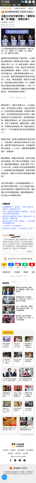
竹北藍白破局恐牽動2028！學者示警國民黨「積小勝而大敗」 (9, 380)
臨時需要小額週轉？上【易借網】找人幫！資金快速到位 (28, 345)
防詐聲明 (5, 450)
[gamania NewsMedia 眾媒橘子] (18, 468)
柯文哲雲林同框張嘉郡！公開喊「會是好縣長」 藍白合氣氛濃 (29, 360)
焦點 (14, 5)
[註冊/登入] (33, 1)
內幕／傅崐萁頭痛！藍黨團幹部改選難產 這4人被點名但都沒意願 (18, 394)
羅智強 (26, 272)
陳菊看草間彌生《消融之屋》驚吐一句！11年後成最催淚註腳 (9, 429)
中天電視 (17, 272)
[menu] (34, 4)
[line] (20, 460)
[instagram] (15, 460)
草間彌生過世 (6, 5)
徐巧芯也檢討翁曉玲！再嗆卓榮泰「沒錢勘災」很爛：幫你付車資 (18, 360)
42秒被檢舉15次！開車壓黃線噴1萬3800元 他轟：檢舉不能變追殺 (26, 429)
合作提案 (25, 453)
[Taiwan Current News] (22, 1)
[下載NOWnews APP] (26, 1)
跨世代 (31, 8)
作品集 (29, 251)
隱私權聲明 (21, 450)
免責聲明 (13, 450)
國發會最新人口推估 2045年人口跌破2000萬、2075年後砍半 (7, 345)
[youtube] (24, 460)
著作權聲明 (29, 450)
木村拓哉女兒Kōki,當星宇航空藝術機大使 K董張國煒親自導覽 (29, 409)
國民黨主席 (6, 272)
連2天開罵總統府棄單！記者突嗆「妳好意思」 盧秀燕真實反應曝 (26, 380)
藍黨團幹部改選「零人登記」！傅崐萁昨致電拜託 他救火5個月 (6, 394)
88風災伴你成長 (20, 8)
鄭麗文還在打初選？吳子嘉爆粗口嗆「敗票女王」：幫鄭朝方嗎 (29, 394)
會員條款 (10, 453)
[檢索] (29, 1)
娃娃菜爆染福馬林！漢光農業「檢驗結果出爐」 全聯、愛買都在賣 (18, 409)
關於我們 (18, 453)
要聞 (24, 5)
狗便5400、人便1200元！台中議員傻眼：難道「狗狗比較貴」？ (18, 345)
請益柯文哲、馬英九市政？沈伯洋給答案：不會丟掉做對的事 (6, 410)
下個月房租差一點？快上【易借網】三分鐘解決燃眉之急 (7, 361)
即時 (19, 5)
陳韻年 (6, 22)
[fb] (10, 460)
